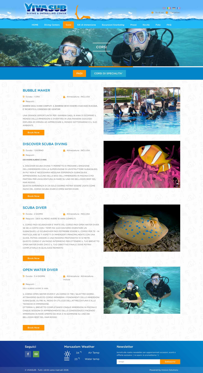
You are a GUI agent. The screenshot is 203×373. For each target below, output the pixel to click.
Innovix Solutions (169, 370)
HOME (35, 25)
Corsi (68, 25)
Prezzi (133, 25)
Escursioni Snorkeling (113, 25)
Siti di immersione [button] (86, 25)
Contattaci (174, 12)
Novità (146, 25)
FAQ (169, 25)
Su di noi (159, 12)
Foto (158, 25)
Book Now (33, 132)
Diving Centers (52, 25)
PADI (79, 73)
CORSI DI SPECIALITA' (108, 73)
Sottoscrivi (170, 362)
